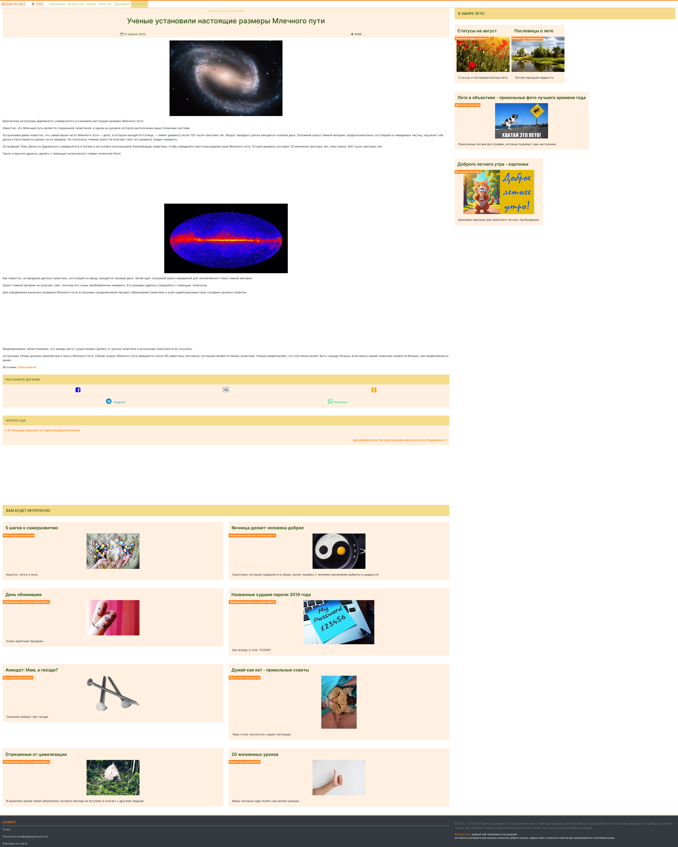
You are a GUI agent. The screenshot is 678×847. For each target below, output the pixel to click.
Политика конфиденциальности (25, 836)
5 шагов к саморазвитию (31, 527)
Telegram (119, 402)
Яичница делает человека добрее (267, 527)
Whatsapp (340, 402)
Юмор (91, 4)
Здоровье (121, 4)
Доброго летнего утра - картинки (492, 164)
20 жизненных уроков (254, 754)
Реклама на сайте (15, 843)
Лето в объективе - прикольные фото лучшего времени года (521, 97)
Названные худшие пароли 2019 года (271, 594)
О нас (6, 829)
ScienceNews (27, 367)
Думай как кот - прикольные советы (270, 670)
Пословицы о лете (533, 30)
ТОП (39, 4)
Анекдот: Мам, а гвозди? (31, 670)
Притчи (105, 4)
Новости (139, 4)
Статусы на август (477, 30)
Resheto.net (13, 4)
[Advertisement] (29, 180)
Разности (76, 4)
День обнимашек (23, 594)
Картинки (57, 4)
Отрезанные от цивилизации (36, 754)
